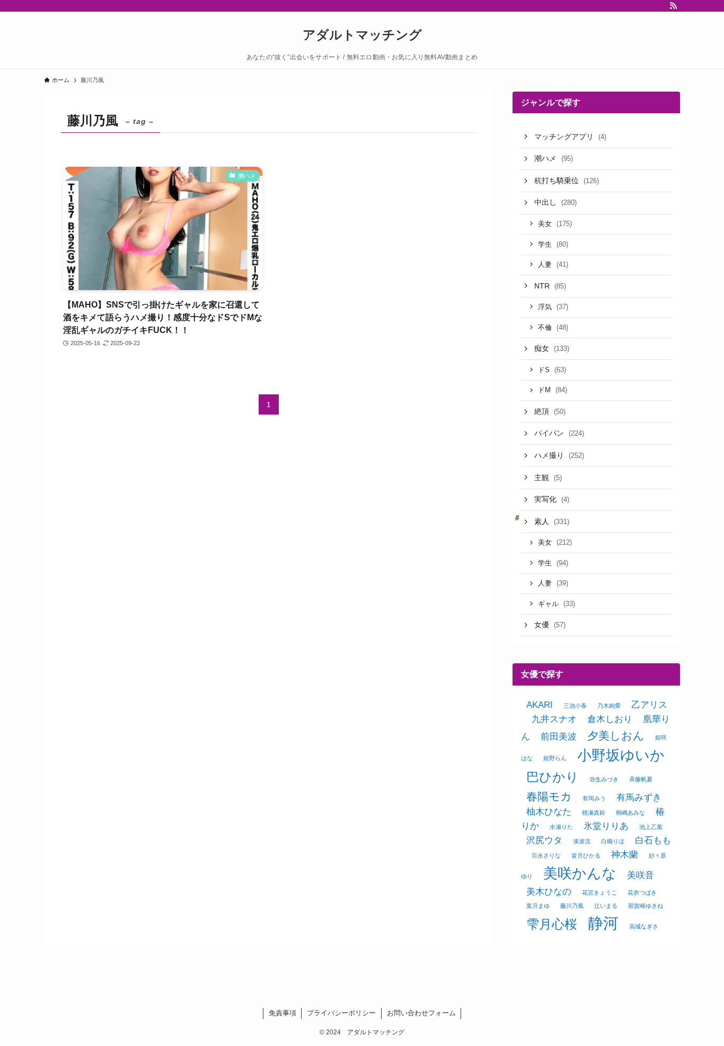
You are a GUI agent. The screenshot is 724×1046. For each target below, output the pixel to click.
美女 (555, 224)
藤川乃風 (572, 906)
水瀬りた (561, 827)
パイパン (559, 433)
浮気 (553, 307)
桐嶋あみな (630, 812)
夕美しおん (615, 735)
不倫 (553, 327)
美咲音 (640, 875)
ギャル (556, 604)
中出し (555, 202)
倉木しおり (609, 719)
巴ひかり (552, 777)
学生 (553, 244)
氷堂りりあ (606, 826)
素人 (551, 521)
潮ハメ (553, 158)
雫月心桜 (551, 924)
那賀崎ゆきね (645, 906)
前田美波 (559, 737)
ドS (552, 370)
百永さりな (546, 855)
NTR (550, 286)
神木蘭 (624, 855)
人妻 (553, 264)
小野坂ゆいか (621, 755)
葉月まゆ (538, 906)
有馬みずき (638, 797)
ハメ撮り (559, 455)
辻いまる (605, 906)
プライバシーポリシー (341, 1013)
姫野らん (555, 758)
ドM (552, 390)
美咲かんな (579, 873)
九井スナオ (554, 719)
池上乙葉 (651, 827)
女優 (550, 624)
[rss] (673, 6)
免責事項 (282, 1013)
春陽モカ (549, 796)
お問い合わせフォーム (421, 1013)
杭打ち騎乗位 (566, 180)
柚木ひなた (548, 812)
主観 (548, 477)
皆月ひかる (586, 855)
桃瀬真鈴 (593, 812)
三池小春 (575, 705)
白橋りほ (612, 841)
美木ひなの (548, 892)
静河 (603, 923)
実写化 (551, 499)
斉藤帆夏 (640, 779)
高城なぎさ (643, 926)
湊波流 (581, 841)
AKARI (539, 705)
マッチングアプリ (570, 136)
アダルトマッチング (362, 35)
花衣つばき (642, 892)
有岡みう (594, 798)
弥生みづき (604, 779)
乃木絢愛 (609, 705)
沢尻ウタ (544, 840)
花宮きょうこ (599, 892)
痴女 (551, 348)
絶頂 (550, 411)
